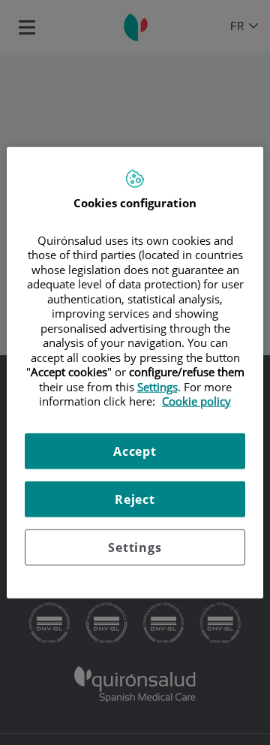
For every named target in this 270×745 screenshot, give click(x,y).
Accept (135, 450)
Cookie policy (196, 401)
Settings (134, 546)
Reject (135, 498)
